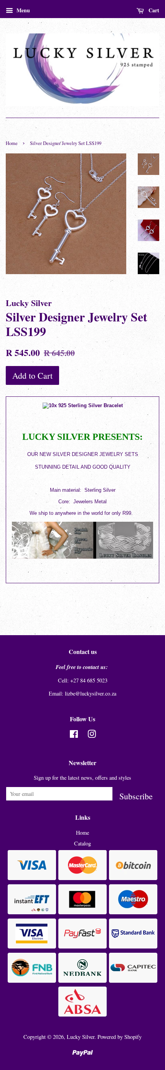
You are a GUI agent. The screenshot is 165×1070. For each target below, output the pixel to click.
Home (12, 143)
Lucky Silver (80, 1036)
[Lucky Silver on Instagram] (91, 735)
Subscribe (136, 795)
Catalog (82, 843)
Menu (22, 10)
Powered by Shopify (119, 1036)
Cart (153, 10)
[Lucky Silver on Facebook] (73, 735)
